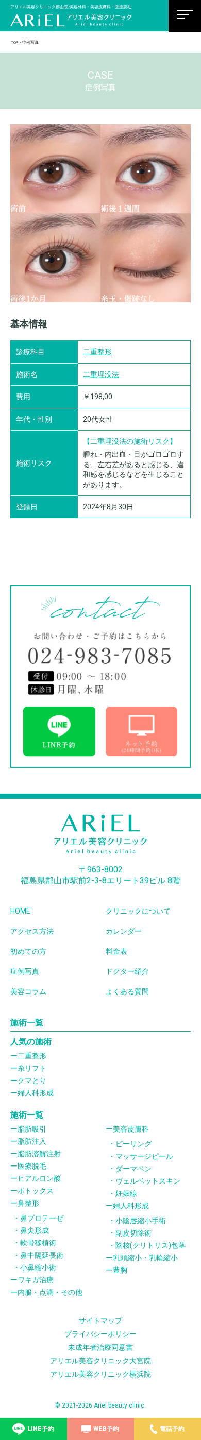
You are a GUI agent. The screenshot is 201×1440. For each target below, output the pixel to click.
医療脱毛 (32, 1166)
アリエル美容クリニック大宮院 (100, 1361)
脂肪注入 (32, 1141)
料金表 (116, 951)
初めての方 (28, 951)
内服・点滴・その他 (50, 1292)
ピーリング (133, 1144)
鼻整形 (28, 1203)
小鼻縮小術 (38, 1267)
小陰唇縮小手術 (140, 1220)
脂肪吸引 (32, 1129)
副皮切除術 (133, 1233)
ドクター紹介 (127, 971)
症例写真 (24, 971)
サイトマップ (100, 1320)
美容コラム (28, 991)
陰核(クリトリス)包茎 (150, 1245)
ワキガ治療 (36, 1280)
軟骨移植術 (38, 1243)
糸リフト (32, 1068)
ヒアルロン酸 (39, 1178)
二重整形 (97, 352)
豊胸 (120, 1270)
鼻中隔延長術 (41, 1255)
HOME (20, 911)
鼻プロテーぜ (41, 1218)
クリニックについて (138, 911)
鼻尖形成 (34, 1230)
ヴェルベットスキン (147, 1181)
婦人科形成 (36, 1093)
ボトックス (36, 1191)
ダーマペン (133, 1168)
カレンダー (124, 931)
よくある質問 (127, 991)
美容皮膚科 (131, 1129)
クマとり (32, 1080)
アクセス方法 (32, 931)
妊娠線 (126, 1193)
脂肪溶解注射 (39, 1154)
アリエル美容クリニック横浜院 (100, 1374)
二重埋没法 (101, 374)
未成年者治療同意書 (100, 1347)
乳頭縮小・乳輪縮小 (145, 1258)
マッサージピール (144, 1156)
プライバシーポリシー (100, 1334)
